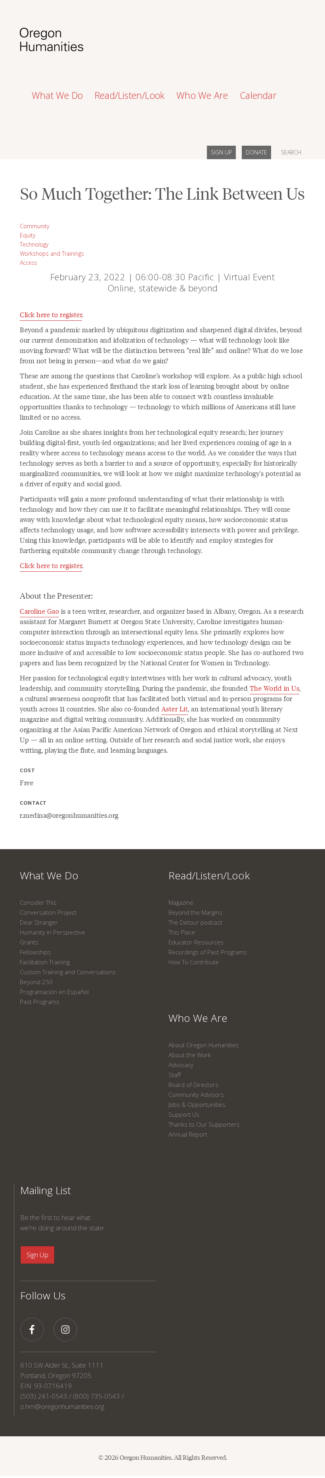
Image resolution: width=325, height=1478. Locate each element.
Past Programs (39, 1002)
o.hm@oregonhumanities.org (62, 1406)
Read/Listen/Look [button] (129, 95)
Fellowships (35, 952)
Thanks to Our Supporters (204, 1124)
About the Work (189, 1055)
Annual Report (187, 1134)
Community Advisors (196, 1094)
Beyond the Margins (195, 912)
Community (34, 226)
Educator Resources (196, 942)
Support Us (183, 1114)
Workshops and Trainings (52, 253)
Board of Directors (193, 1085)
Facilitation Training (45, 962)
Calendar (258, 95)
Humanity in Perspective (52, 932)
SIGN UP (221, 152)
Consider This (38, 902)
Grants (29, 942)
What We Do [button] (57, 95)
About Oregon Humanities (203, 1045)
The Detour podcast (195, 922)
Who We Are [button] (202, 95)
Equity (27, 235)
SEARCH (291, 152)
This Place (181, 932)
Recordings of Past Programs (207, 952)
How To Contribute (193, 962)
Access (28, 262)
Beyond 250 (36, 982)
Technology (34, 244)
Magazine (180, 902)
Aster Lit (174, 708)
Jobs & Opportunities (197, 1104)
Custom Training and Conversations (68, 972)
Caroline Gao (39, 611)
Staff (174, 1075)
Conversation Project (48, 912)
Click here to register (51, 314)
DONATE (256, 152)
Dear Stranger (39, 922)
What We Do (49, 875)
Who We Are (198, 1018)
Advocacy (180, 1065)
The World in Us (275, 688)
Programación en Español (54, 992)
